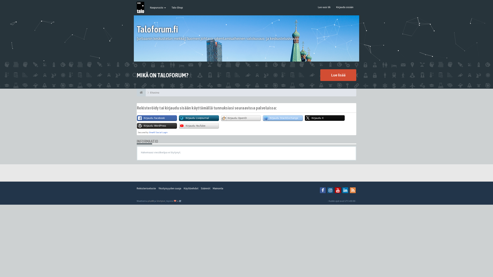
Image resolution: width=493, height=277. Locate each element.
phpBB (151, 200)
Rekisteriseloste (146, 188)
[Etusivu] (141, 92)
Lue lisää (338, 75)
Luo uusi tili (324, 7)
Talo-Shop (177, 7)
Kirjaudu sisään (344, 7)
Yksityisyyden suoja (169, 188)
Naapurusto (157, 7)
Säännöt (205, 188)
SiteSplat (161, 200)
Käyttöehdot (191, 188)
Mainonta (218, 188)
